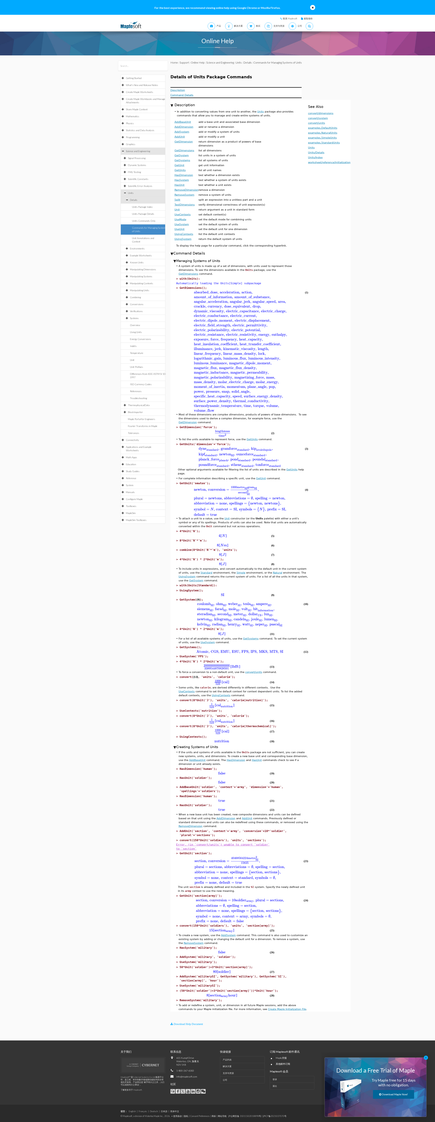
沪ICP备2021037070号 (274, 1116)
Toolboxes (131, 506)
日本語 (164, 1111)
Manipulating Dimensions (143, 269)
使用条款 (177, 1116)
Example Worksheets (141, 255)
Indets (133, 346)
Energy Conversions (140, 339)
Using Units (136, 332)
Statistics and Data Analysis (140, 130)
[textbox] (240, 292)
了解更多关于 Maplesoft (131, 1090)
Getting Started (134, 78)
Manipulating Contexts (141, 283)
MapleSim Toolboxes (136, 520)
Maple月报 (281, 1057)
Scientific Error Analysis (140, 186)
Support (184, 62)
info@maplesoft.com (186, 1076)
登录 (275, 1079)
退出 (275, 1086)
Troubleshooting (138, 398)
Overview (135, 325)
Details (133, 199)
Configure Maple (134, 499)
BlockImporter (135, 412)
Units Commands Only (143, 220)
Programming (133, 137)
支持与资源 (228, 1073)
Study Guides (133, 471)
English (132, 1111)
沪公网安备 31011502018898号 (244, 1116)
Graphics (130, 144)
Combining (135, 297)
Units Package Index (142, 206)
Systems (134, 318)
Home (174, 62)
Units (131, 192)
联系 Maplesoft (290, 18)
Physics (130, 123)
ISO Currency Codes (141, 384)
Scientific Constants (138, 179)
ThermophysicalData (139, 405)
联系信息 (175, 1051)
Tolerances (133, 433)
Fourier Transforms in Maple (142, 426)
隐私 (186, 1116)
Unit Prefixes (136, 366)
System (129, 485)
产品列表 (227, 1059)
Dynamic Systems (137, 165)
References (136, 391)
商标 (214, 1116)
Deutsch (154, 1111)
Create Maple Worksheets (139, 92)
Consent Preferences (200, 1116)
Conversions (136, 304)
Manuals (130, 492)
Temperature (136, 353)
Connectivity (132, 440)
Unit (132, 359)
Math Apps (131, 457)
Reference (131, 478)
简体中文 (174, 1111)
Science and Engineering (138, 151)
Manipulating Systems (141, 276)
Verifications (136, 311)
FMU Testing (134, 172)
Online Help (198, 62)
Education (131, 464)
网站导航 (222, 1116)
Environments (137, 248)
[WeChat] (203, 1091)
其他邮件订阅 (283, 1063)
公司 (225, 1080)
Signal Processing (136, 158)
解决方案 (227, 1066)
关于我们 (126, 1051)
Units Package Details (143, 213)
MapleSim (131, 513)
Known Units (137, 262)
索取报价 (308, 18)
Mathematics (132, 116)
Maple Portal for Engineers (141, 419)
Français (143, 1111)
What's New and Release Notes (142, 85)
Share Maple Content (137, 109)
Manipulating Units (139, 290)
